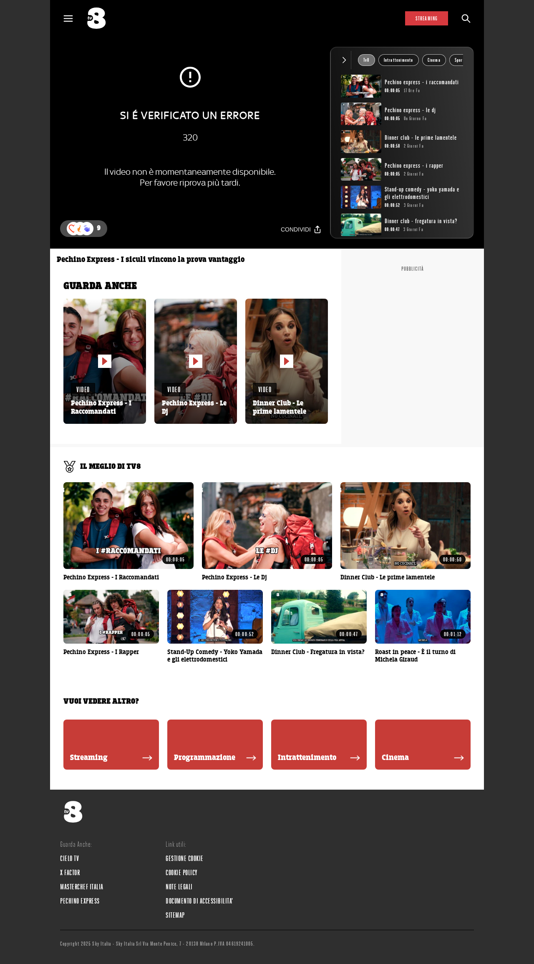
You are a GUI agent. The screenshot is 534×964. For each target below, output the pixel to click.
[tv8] (100, 18)
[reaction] (86, 228)
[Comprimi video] (346, 60)
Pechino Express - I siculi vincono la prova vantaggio (150, 259)
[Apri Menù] (73, 18)
